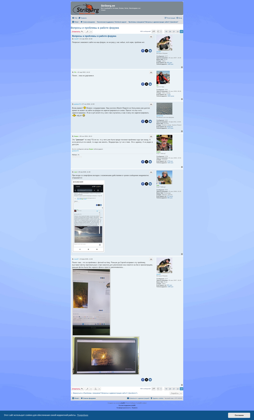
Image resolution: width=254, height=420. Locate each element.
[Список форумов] (86, 8)
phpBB (123, 403)
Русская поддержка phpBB (127, 405)
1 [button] (160, 31)
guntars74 (160, 115)
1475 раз (170, 128)
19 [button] (166, 31)
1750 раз (170, 161)
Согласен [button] (239, 415)
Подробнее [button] (82, 415)
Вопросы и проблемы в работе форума (95, 27)
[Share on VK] (150, 50)
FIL (157, 85)
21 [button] (174, 31)
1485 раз (170, 64)
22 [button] (178, 31)
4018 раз (170, 126)
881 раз (170, 197)
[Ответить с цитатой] (151, 36)
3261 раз (170, 162)
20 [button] (170, 31)
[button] (154, 31)
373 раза (170, 196)
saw (158, 185)
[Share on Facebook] (142, 50)
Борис (159, 152)
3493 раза (170, 96)
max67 (159, 51)
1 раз (169, 94)
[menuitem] (74, 18)
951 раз (169, 62)
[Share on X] (146, 50)
